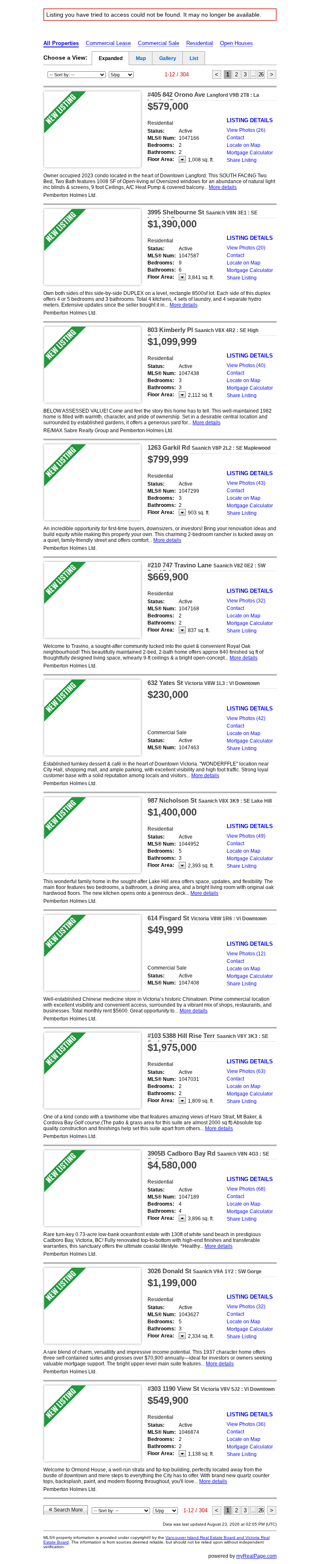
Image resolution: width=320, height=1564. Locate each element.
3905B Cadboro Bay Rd (208, 1156)
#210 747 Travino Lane (206, 568)
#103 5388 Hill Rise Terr (208, 1038)
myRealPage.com (256, 1556)
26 (260, 74)
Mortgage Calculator (250, 153)
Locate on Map (243, 145)
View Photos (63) (246, 1071)
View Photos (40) (246, 365)
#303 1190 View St (211, 1388)
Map (141, 58)
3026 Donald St (205, 1270)
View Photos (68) (246, 1189)
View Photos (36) (246, 1424)
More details (223, 187)
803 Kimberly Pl (203, 333)
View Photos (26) (246, 130)
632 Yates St (204, 682)
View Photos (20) (246, 248)
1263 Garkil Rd (209, 447)
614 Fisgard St (207, 918)
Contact (235, 138)
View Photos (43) (246, 483)
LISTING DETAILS (250, 120)
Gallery (167, 58)
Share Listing (242, 160)
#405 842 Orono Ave (203, 97)
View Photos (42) (246, 718)
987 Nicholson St (210, 800)
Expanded (110, 58)
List (194, 58)
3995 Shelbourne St (203, 215)
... (253, 74)
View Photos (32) (246, 601)
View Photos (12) (246, 954)
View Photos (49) (246, 836)
